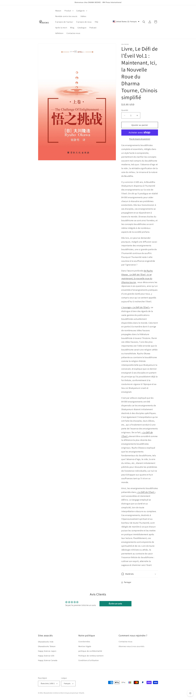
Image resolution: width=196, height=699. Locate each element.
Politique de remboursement (91, 655)
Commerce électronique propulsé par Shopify (68, 693)
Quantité (124, 110)
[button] (69, 10)
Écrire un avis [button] (115, 603)
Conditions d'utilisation (88, 660)
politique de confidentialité (90, 651)
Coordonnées (84, 641)
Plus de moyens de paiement (139, 139)
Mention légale (84, 646)
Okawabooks (47, 693)
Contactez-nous (125, 641)
